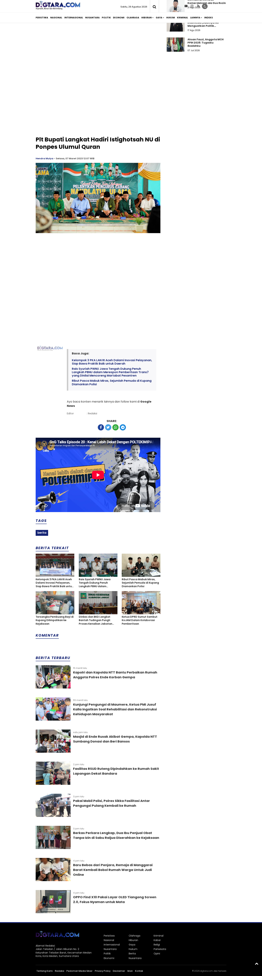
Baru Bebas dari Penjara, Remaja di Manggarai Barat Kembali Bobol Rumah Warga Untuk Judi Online (113, 870)
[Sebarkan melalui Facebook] (101, 427)
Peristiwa (42, 17)
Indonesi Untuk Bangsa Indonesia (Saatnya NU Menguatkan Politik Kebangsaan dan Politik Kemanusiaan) (203, 25)
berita (41, 533)
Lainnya (195, 17)
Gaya (159, 17)
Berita (132, 953)
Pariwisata (160, 949)
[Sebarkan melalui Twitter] (108, 427)
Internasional (73, 17)
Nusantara (92, 17)
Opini (157, 953)
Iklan (130, 971)
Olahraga (133, 17)
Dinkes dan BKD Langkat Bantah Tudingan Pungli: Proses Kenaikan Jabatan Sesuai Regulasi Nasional (95, 620)
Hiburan (146, 17)
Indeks (208, 17)
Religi (157, 944)
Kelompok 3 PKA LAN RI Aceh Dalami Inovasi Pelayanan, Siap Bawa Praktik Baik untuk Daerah (112, 362)
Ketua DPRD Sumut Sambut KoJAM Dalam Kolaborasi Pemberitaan (139, 620)
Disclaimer (119, 971)
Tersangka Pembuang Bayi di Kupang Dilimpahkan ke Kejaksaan (55, 620)
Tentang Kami (45, 971)
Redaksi (59, 971)
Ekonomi (118, 17)
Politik (106, 17)
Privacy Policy (103, 971)
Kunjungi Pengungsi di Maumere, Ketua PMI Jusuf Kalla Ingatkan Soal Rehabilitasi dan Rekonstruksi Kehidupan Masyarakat (115, 709)
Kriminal (182, 17)
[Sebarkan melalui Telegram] (123, 427)
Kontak (139, 971)
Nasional (56, 17)
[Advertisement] (131, 53)
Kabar (157, 940)
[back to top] (256, 963)
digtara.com (206, 970)
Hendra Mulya (44, 158)
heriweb (222, 970)
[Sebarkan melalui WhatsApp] (115, 427)
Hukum (170, 17)
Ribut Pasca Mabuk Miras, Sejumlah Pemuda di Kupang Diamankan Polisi (111, 382)
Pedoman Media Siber (79, 971)
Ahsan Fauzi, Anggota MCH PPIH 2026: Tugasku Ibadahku (205, 43)
